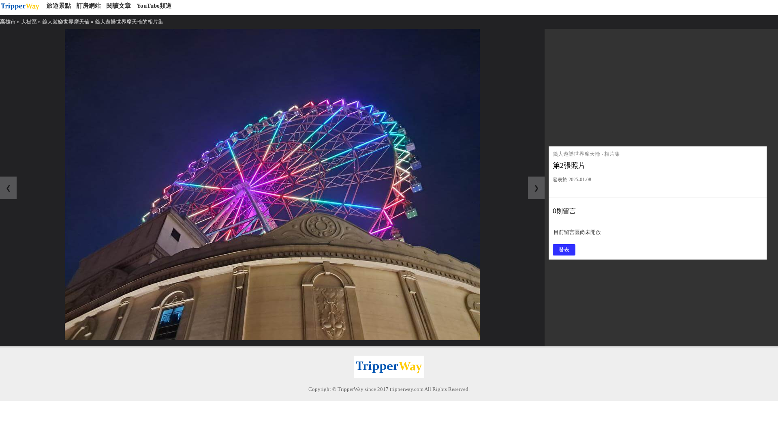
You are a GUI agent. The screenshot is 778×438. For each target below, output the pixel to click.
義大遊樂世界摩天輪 (66, 22)
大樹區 (29, 22)
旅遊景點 (59, 5)
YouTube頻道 (154, 5)
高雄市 (8, 22)
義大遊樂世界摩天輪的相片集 (129, 22)
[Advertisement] (658, 85)
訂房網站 (89, 5)
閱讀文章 (119, 5)
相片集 (612, 154)
